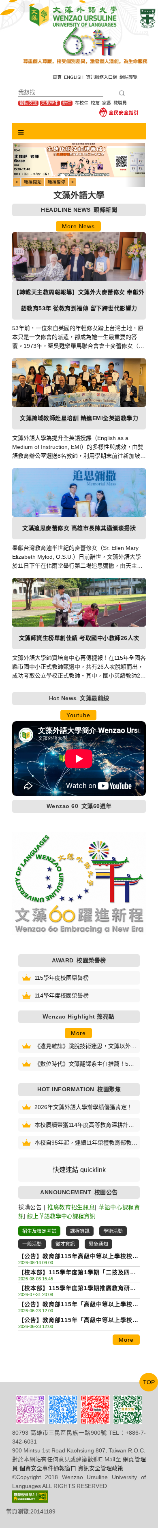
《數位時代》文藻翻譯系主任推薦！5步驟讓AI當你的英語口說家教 (84, 1064)
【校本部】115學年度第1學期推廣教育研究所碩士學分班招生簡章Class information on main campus (77, 1288)
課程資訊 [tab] (80, 1231)
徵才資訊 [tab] (65, 1244)
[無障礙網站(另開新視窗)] (30, 1496)
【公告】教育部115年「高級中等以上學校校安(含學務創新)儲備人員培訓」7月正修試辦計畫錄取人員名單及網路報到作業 (78, 1320)
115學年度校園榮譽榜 (61, 977)
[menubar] (21, 132)
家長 (106, 103)
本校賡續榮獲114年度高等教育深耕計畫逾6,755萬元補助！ (84, 1125)
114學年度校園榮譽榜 (61, 995)
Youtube (78, 715)
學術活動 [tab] (113, 1231)
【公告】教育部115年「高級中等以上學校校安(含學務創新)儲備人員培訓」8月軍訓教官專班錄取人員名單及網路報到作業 (78, 1305)
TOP (149, 1382)
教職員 (120, 103)
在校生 (81, 103)
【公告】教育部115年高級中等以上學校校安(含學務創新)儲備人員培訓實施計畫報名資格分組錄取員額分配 (78, 1257)
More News (78, 226)
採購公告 (30, 1207)
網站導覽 (128, 77)
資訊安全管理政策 (100, 1468)
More (78, 1033)
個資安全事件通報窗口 (47, 1468)
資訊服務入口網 (101, 77)
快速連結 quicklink (79, 1169)
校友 (95, 103)
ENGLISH (73, 77)
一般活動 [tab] (32, 1244)
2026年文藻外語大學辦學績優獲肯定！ (83, 1107)
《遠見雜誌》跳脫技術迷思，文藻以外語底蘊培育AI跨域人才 (85, 1046)
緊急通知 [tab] (98, 1244)
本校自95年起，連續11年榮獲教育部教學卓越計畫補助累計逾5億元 (85, 1143)
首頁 (57, 77)
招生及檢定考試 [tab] (39, 1231)
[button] (23, 165)
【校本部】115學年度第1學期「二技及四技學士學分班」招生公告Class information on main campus (77, 1273)
